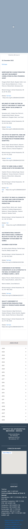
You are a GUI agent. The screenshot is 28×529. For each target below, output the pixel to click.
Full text (8, 95)
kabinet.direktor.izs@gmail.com (14, 520)
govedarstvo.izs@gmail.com (13, 524)
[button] (13, 27)
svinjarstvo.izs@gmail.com (13, 528)
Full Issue (4, 64)
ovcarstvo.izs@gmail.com (12, 526)
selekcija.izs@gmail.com (12, 522)
